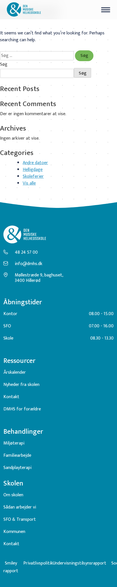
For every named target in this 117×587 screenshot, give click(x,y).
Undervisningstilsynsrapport (79, 563)
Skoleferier (33, 176)
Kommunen (14, 532)
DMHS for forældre (22, 409)
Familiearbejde (17, 455)
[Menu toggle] (105, 9)
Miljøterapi (13, 443)
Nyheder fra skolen (21, 384)
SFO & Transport (19, 519)
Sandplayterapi (17, 468)
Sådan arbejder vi (19, 507)
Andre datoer (35, 163)
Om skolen (13, 495)
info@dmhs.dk (28, 263)
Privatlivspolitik (38, 563)
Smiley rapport (10, 567)
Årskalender (14, 372)
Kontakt (11, 397)
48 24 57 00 (26, 252)
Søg (3, 64)
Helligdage (33, 169)
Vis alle (29, 183)
